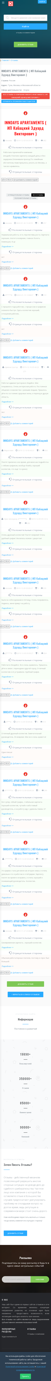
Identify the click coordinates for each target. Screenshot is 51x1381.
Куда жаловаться (9, 1336)
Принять (25, 1376)
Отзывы (14, 60)
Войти (42, 2)
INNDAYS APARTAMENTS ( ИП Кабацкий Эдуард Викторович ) (25, 215)
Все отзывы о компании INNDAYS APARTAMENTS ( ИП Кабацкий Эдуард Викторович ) (25, 96)
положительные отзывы (25, 198)
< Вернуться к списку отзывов (25, 994)
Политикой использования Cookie (20, 1366)
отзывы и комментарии (25, 32)
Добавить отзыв (25, 45)
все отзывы (38, 195)
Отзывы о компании (35, 1334)
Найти (25, 26)
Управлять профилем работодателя (19, 101)
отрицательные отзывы (18, 195)
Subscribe (40, 1279)
